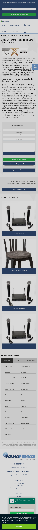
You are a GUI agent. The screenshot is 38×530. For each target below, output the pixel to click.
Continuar (19, 526)
